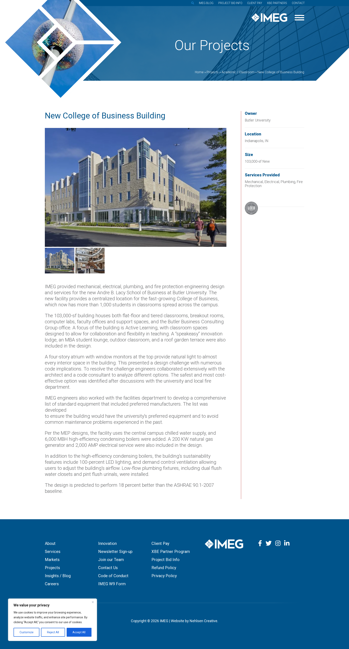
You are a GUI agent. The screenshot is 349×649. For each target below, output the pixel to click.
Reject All (53, 632)
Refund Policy (163, 567)
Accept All (79, 632)
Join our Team (111, 559)
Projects (52, 567)
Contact (298, 3)
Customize (27, 632)
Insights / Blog (58, 575)
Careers (52, 583)
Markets (52, 559)
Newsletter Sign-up (115, 551)
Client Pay (254, 3)
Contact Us (108, 567)
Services (52, 551)
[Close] (92, 602)
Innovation (107, 543)
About (50, 543)
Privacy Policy (164, 575)
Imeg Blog (206, 3)
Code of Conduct (113, 575)
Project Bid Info (230, 3)
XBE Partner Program (170, 551)
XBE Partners (277, 3)
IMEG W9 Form (112, 583)
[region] (52, 620)
